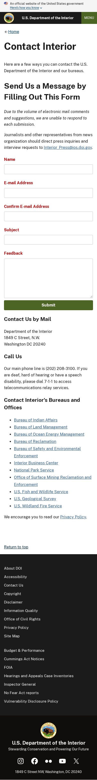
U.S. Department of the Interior (48, 18)
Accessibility (15, 577)
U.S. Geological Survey (35, 498)
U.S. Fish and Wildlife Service (41, 491)
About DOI (13, 568)
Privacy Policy (73, 517)
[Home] (9, 18)
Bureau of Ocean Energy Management (49, 434)
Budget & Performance (24, 650)
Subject (11, 230)
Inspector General (20, 684)
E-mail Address (18, 182)
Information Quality (21, 610)
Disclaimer (13, 602)
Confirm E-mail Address (26, 206)
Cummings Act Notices (24, 659)
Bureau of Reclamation (35, 441)
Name (9, 159)
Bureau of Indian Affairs (35, 420)
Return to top (16, 547)
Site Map (12, 636)
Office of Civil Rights (22, 619)
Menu (89, 18)
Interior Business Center (36, 463)
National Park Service (34, 470)
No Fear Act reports (21, 693)
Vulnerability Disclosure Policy (31, 701)
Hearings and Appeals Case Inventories (39, 676)
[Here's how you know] (48, 6)
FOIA (8, 667)
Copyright (12, 594)
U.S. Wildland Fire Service (38, 506)
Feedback (13, 253)
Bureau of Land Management (40, 427)
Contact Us (13, 585)
